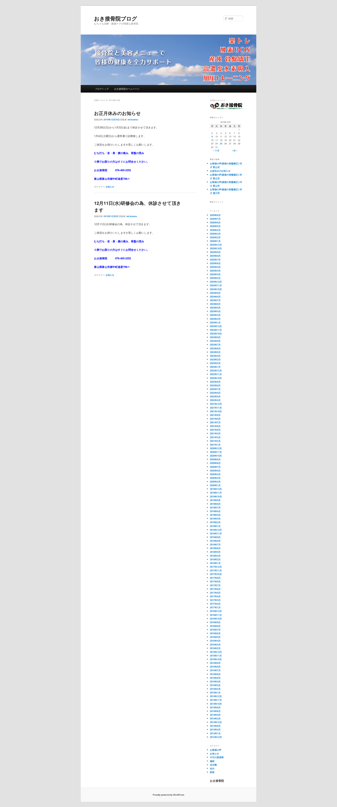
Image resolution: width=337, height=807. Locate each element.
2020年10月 (216, 455)
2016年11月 (216, 615)
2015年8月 (215, 666)
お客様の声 (215, 749)
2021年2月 (215, 441)
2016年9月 (215, 622)
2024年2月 (215, 318)
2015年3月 (215, 685)
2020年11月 (216, 452)
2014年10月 (216, 703)
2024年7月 (215, 300)
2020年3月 (215, 478)
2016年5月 (215, 637)
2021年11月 (216, 407)
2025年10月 (216, 248)
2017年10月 (216, 574)
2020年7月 (215, 467)
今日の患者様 (217, 757)
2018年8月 (215, 540)
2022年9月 (215, 381)
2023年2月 (215, 363)
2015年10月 (216, 659)
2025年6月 (215, 263)
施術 (212, 761)
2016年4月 (215, 640)
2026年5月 (215, 226)
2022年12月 (216, 370)
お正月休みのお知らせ (117, 113)
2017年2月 (215, 603)
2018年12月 (216, 529)
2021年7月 (215, 422)
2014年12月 (216, 696)
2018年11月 (216, 533)
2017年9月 (215, 577)
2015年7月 (215, 670)
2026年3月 (215, 233)
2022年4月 (215, 400)
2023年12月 (216, 326)
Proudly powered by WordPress (168, 794)
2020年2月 (215, 481)
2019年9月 (215, 500)
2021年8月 (215, 418)
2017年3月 (215, 600)
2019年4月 (215, 518)
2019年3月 (215, 522)
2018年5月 (215, 551)
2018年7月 (215, 544)
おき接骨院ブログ (115, 18)
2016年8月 (215, 626)
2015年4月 (215, 681)
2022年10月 (216, 378)
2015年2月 (215, 688)
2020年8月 (215, 463)
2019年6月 (215, 511)
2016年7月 (215, 629)
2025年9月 (215, 252)
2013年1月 (215, 733)
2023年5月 (215, 352)
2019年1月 (215, 526)
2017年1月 (215, 607)
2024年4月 (215, 311)
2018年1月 (215, 563)
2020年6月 (215, 470)
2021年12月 (216, 403)
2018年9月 (215, 537)
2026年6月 (215, 222)
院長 (212, 772)
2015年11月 (216, 655)
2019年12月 (216, 489)
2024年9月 (215, 293)
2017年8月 (215, 581)
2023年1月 (215, 366)
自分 (212, 768)
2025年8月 (215, 255)
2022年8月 (215, 385)
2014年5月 (215, 714)
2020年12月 (216, 448)
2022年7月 (215, 389)
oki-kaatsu (133, 119)
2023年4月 (215, 355)
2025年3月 (215, 274)
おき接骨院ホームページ (126, 88)
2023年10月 (216, 333)
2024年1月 (215, 322)
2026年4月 (215, 230)
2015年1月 (215, 692)
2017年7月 (215, 585)
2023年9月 (215, 337)
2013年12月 (216, 722)
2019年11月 (216, 492)
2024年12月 (216, 281)
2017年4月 (215, 596)
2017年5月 (215, 592)
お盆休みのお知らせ (220, 170)
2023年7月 (215, 344)
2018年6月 (215, 548)
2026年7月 (215, 218)
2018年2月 (215, 559)
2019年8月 (215, 503)
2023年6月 (215, 348)
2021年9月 (215, 415)
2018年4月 (215, 555)
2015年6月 (215, 674)
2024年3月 (215, 315)
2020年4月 (215, 474)
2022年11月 (216, 374)
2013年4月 (215, 729)
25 (221, 143)
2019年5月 (215, 515)
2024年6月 (215, 304)
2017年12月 (216, 566)
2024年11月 (216, 285)
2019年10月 (216, 496)
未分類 (213, 764)
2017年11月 (216, 570)
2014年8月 (215, 711)
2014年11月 (216, 700)
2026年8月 (215, 215)
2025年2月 (215, 278)
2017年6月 (215, 589)
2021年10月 (216, 411)
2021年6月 (215, 426)
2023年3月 (215, 359)
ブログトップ (102, 88)
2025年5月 (215, 267)
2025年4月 (215, 270)
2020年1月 (215, 485)
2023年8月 (215, 341)
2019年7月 (215, 507)
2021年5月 (215, 429)
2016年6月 (215, 633)
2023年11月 (216, 329)
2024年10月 (216, 289)
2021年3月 (215, 437)
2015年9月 (215, 663)
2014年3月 (215, 718)
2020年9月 (215, 459)
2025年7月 (215, 259)
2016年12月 (216, 611)
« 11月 (216, 150)
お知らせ (110, 186)
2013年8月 (215, 725)
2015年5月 (215, 677)
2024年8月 (215, 296)
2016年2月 (215, 648)
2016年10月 (216, 618)
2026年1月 (215, 241)
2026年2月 (215, 237)
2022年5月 (215, 396)
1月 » (234, 150)
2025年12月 (216, 244)
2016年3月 (215, 644)
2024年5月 (215, 307)
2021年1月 (215, 444)
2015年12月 (216, 652)
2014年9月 (215, 707)
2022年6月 (215, 392)
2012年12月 (216, 737)
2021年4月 (215, 433)
